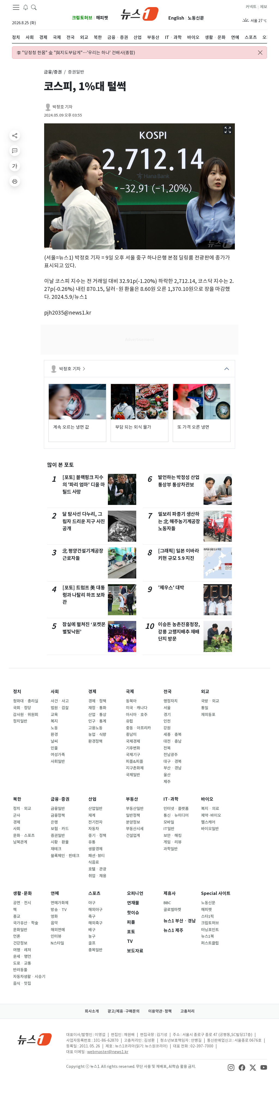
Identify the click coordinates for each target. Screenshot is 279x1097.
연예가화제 (59, 902)
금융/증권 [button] (53, 72)
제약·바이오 (211, 815)
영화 (54, 916)
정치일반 (20, 721)
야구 (91, 902)
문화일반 (20, 929)
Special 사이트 (216, 893)
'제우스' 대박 (171, 587)
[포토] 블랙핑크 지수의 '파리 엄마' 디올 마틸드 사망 (83, 484)
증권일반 (58, 835)
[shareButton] (14, 135)
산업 (92, 799)
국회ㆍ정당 (22, 707)
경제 (92, 691)
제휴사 (169, 893)
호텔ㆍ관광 (97, 869)
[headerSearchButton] (34, 7)
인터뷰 (56, 936)
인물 (54, 748)
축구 (91, 916)
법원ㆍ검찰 (60, 707)
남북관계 (20, 842)
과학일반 (170, 848)
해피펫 (102, 18)
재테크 (56, 848)
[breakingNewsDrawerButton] (25, 7)
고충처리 (187, 1011)
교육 (54, 714)
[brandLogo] (139, 13)
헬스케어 (208, 822)
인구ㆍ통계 (97, 721)
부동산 (132, 799)
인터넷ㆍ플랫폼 (176, 808)
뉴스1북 (207, 936)
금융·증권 (60, 799)
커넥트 (251, 6)
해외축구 (95, 923)
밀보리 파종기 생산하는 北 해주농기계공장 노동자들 (179, 521)
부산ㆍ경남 (172, 768)
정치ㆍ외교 (22, 808)
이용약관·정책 (160, 1011)
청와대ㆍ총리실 (25, 701)
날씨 (54, 741)
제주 (167, 781)
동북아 (131, 701)
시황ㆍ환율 (60, 842)
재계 (91, 815)
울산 (167, 774)
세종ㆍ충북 (172, 734)
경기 (167, 714)
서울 (167, 707)
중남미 (131, 734)
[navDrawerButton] (16, 7)
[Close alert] (260, 52)
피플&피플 (134, 761)
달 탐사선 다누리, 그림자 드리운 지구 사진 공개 (83, 521)
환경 (54, 734)
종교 (16, 916)
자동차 (93, 828)
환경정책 (95, 741)
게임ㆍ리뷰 (172, 842)
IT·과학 (170, 799)
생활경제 (95, 848)
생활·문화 (22, 893)
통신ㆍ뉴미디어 (176, 815)
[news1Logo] (34, 1039)
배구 (91, 929)
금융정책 (58, 815)
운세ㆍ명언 (22, 956)
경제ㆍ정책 (97, 701)
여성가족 (58, 754)
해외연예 (58, 929)
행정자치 (170, 701)
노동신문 (196, 18)
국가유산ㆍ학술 (25, 923)
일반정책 (133, 815)
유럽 (129, 721)
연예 (55, 893)
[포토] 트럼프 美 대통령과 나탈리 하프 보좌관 (83, 594)
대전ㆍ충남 (172, 741)
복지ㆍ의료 (210, 808)
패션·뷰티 (96, 855)
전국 (167, 691)
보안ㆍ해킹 (172, 835)
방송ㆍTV (59, 909)
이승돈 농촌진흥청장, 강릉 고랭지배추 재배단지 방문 (179, 631)
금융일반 (58, 808)
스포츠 (94, 893)
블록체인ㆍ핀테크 (65, 855)
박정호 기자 (62, 106)
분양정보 (133, 822)
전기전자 (95, 822)
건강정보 (20, 943)
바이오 (207, 799)
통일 (204, 707)
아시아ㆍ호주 (136, 714)
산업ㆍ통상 (97, 714)
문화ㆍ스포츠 (24, 835)
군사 (16, 815)
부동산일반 (135, 808)
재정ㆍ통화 (97, 707)
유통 (91, 842)
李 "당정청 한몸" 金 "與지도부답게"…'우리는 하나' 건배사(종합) (76, 52)
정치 (17, 691)
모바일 (168, 822)
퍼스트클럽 (210, 943)
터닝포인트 (210, 929)
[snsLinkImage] (231, 1067)
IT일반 (168, 828)
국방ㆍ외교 (210, 701)
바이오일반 (210, 828)
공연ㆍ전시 (22, 902)
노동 (54, 728)
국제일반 (133, 774)
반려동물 (20, 969)
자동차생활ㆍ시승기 (29, 976)
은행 (54, 822)
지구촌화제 (135, 768)
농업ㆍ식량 (97, 734)
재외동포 (208, 714)
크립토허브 (82, 18)
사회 (55, 691)
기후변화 (133, 748)
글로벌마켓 (172, 909)
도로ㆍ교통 (22, 963)
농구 (91, 936)
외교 (205, 691)
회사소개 (92, 1011)
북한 (17, 799)
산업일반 (95, 808)
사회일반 (58, 761)
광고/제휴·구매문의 (124, 1011)
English (176, 18)
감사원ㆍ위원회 (25, 714)
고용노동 (95, 728)
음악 (54, 923)
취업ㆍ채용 (97, 875)
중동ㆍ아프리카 (138, 728)
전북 (167, 748)
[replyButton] (14, 150)
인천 (167, 721)
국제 (130, 691)
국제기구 (133, 754)
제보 (263, 6)
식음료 (93, 862)
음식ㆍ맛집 (22, 983)
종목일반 (95, 949)
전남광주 (170, 754)
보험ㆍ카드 (60, 828)
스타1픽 (207, 916)
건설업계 (133, 835)
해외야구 (95, 909)
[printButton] (14, 181)
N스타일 (57, 943)
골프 (91, 943)
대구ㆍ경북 (172, 761)
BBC (167, 902)
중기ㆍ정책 (97, 835)
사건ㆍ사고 (60, 701)
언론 (16, 936)
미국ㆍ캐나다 (136, 707)
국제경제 (133, 741)
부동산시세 (135, 828)
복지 (54, 721)
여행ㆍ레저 (22, 949)
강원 (167, 728)
